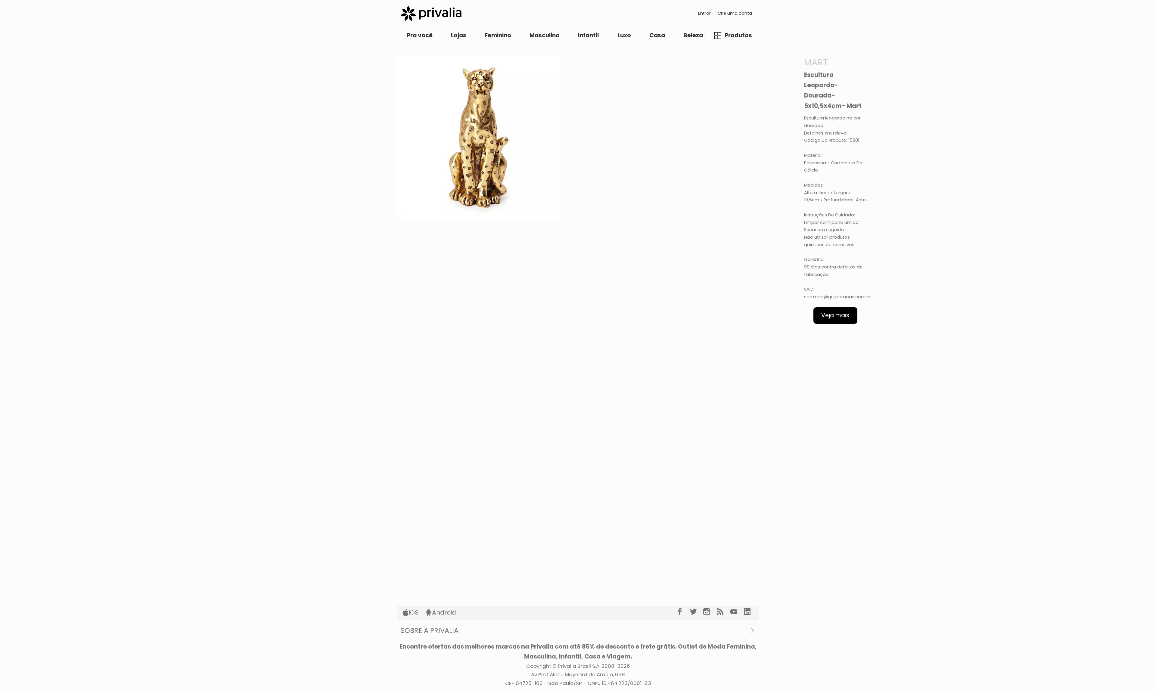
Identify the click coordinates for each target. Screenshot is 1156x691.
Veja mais (835, 315)
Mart (816, 62)
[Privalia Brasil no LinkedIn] (750, 611)
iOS (413, 612)
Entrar (704, 13)
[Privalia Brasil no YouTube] (737, 611)
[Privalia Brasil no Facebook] (683, 611)
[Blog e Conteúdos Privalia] (723, 611)
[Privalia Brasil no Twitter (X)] (697, 611)
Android (444, 612)
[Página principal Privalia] (431, 13)
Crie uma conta (735, 13)
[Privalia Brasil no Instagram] (710, 611)
